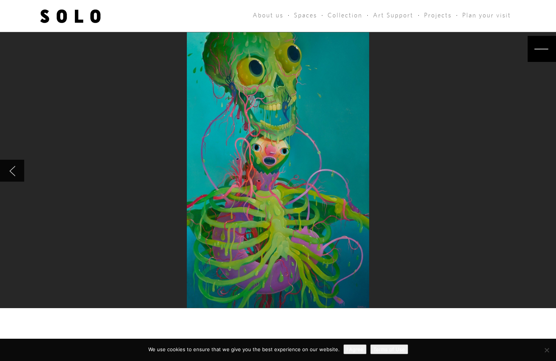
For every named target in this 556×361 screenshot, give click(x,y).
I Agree (354, 349)
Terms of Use (389, 349)
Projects (438, 15)
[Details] (542, 49)
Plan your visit (486, 15)
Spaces (305, 15)
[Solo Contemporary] (70, 16)
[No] (546, 350)
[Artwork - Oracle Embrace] (12, 171)
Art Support (393, 15)
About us (268, 15)
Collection (345, 15)
